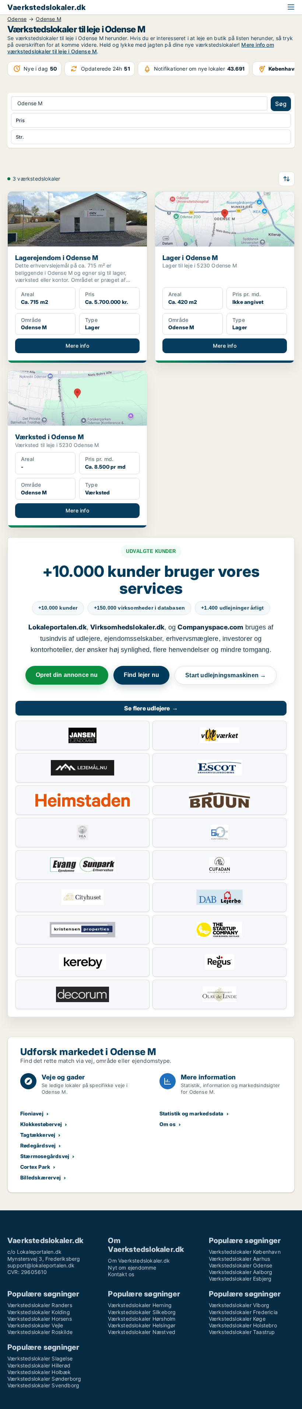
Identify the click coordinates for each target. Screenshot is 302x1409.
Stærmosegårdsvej (44, 1156)
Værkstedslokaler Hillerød (38, 1365)
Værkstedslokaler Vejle (35, 1325)
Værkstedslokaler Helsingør (141, 1325)
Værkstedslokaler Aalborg (241, 1272)
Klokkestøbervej (41, 1124)
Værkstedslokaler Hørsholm (141, 1319)
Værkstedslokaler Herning (140, 1305)
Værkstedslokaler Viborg (239, 1305)
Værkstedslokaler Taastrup (242, 1332)
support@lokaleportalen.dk (40, 1265)
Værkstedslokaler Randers (39, 1305)
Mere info (77, 346)
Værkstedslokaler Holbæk (39, 1372)
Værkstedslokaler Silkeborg (142, 1312)
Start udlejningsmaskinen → (225, 675)
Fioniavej (31, 1113)
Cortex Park (35, 1167)
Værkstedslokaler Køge (237, 1319)
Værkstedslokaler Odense (241, 1265)
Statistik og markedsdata (191, 1113)
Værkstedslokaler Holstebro (243, 1325)
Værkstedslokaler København (245, 1252)
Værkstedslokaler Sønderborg (44, 1379)
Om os (167, 1124)
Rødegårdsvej (38, 1145)
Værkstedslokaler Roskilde (40, 1332)
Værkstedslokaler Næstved (141, 1332)
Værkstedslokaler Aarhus (239, 1259)
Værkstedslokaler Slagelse (40, 1358)
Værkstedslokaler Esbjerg (240, 1278)
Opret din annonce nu (67, 675)
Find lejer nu (141, 675)
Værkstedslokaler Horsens (39, 1319)
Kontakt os (121, 1274)
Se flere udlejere (151, 708)
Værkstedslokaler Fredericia (243, 1312)
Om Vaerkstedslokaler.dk (139, 1260)
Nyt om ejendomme (132, 1267)
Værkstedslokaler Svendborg (43, 1385)
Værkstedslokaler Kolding (38, 1312)
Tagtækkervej (37, 1135)
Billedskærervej (40, 1177)
